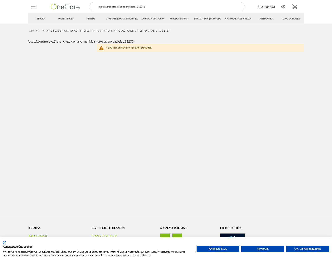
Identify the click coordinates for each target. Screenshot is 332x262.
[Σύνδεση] (283, 6)
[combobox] (167, 6)
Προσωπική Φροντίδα (207, 19)
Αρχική (35, 31)
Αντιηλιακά (266, 19)
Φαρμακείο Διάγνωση (238, 19)
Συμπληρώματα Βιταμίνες (122, 19)
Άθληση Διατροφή (153, 19)
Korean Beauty (179, 19)
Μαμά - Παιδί (65, 19)
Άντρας (91, 19)
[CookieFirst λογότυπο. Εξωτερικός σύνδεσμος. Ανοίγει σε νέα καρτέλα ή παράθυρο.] (4, 242)
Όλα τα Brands (292, 19)
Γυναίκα (40, 19)
